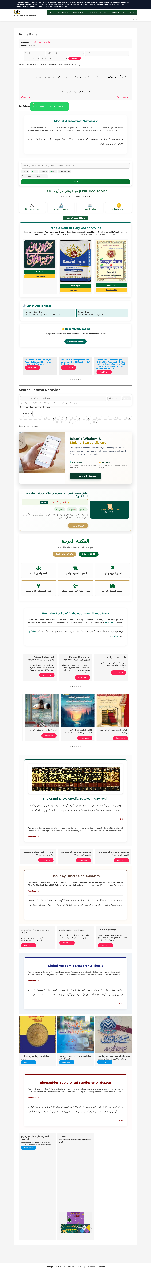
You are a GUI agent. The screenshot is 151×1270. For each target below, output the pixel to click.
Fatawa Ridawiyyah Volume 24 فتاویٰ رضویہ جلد (114, 853)
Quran (50, 12)
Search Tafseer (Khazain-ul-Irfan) (35, 176)
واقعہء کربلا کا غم (103, 360)
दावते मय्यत (63, 1136)
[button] (16, 368)
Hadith (58, 12)
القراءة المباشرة (87, 554)
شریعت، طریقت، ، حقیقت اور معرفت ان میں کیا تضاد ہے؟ (38, 361)
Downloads (115, 12)
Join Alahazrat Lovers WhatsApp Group (51, 106)
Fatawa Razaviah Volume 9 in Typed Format (40, 731)
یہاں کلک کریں (32, 631)
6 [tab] (81, 379)
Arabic (32, 42)
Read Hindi (111, 285)
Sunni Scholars (94, 12)
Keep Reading (33, 837)
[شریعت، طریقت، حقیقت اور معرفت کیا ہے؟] (86, 1228)
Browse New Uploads (75, 341)
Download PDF (39, 276)
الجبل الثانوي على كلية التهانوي (41, 657)
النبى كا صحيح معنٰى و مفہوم (72, 930)
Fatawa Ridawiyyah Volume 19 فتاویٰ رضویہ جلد (76, 853)
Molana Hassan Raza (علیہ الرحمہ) (91, 313)
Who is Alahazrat (107, 930)
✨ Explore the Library (85, 476)
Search (75, 182)
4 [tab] (77, 379)
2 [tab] (72, 379)
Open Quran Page (60, 6)
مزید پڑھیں (121, 819)
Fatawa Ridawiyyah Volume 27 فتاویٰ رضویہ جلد (39, 853)
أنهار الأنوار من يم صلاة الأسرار (112, 730)
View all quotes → (123, 97)
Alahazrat (65, 12)
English (38, 42)
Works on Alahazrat (79, 12)
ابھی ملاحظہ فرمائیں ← (78, 525)
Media (132, 12)
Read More (32, 365)
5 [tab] (79, 379)
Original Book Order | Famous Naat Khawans (42, 313)
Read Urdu (40, 272)
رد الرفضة (85, 657)
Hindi (43, 42)
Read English (75, 286)
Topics (105, 12)
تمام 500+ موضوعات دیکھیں (75, 218)
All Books (109, 622)
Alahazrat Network (25, 15)
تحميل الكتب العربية (62, 554)
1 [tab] (70, 379)
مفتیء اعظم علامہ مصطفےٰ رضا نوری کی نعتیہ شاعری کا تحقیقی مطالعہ (113, 1057)
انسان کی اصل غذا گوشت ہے (77, 697)
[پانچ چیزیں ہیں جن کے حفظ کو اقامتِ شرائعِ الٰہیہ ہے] (69, 1228)
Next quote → (26, 97)
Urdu (124, 12)
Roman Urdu (65, 171)
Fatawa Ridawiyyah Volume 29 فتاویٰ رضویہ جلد (112, 658)
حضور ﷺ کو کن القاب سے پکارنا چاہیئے (73, 361)
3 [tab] (74, 379)
